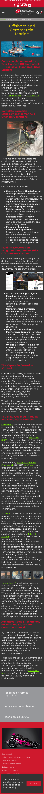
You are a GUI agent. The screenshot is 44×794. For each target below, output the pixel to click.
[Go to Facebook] (14, 5)
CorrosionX (7, 424)
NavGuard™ (32, 95)
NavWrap (6, 513)
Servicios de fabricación (11, 764)
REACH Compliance (10, 760)
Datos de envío (8, 767)
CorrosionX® (14, 95)
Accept (33, 783)
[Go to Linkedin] (29, 5)
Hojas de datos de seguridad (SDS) (16, 757)
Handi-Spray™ (9, 583)
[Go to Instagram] (18, 5)
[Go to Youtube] (25, 5)
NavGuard (29, 465)
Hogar (3, 19)
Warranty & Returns (10, 770)
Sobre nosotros (8, 754)
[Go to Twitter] (21, 5)
